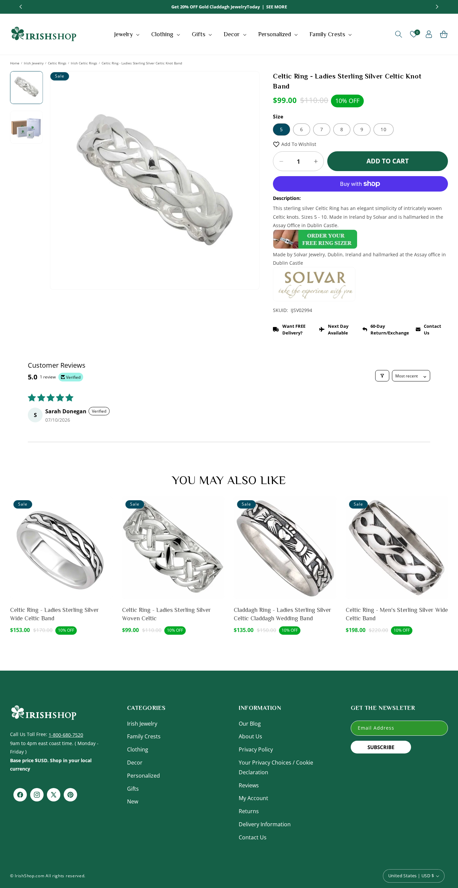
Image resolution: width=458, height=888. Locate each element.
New (132, 801)
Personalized (143, 775)
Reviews (249, 785)
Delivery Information (265, 824)
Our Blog (250, 723)
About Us (250, 736)
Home (14, 63)
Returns (249, 811)
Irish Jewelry (34, 63)
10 (384, 129)
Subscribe (380, 746)
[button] (127, 34)
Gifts (133, 788)
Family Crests (144, 736)
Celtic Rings (57, 63)
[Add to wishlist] (106, 506)
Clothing (137, 749)
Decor (134, 762)
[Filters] (382, 375)
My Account (253, 798)
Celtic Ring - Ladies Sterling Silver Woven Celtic (166, 614)
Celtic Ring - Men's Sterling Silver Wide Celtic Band (397, 614)
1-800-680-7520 (66, 734)
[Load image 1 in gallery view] (26, 87)
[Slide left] (60, 158)
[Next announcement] (437, 6)
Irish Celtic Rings (84, 63)
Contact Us (253, 837)
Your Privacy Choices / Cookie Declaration (276, 767)
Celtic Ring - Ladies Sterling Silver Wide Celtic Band (54, 614)
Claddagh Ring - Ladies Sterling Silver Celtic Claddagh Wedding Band (282, 614)
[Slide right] (249, 158)
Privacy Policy (256, 749)
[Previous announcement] (20, 6)
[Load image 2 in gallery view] (26, 127)
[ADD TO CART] (106, 520)
